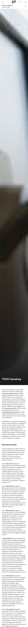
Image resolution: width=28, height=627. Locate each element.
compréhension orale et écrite (10, 412)
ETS (17, 431)
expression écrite (10, 408)
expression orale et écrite (10, 393)
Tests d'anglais (7, 5)
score (12, 432)
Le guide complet (6, 7)
